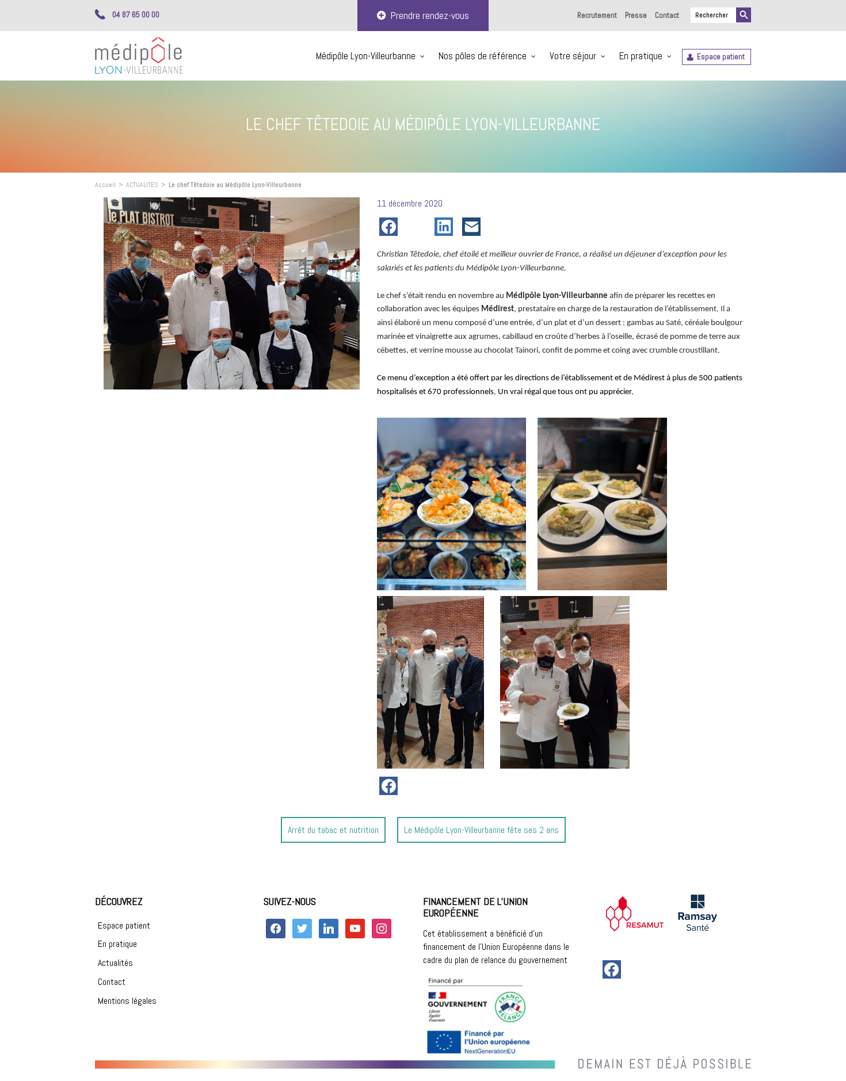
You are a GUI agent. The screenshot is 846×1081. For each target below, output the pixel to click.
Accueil (105, 184)
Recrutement (597, 15)
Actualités (115, 963)
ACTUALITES (142, 184)
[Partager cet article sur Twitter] (418, 226)
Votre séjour (573, 55)
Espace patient (721, 57)
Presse (636, 15)
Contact (667, 15)
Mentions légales (127, 1001)
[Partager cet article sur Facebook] (390, 226)
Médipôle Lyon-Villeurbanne (366, 55)
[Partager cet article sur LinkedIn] (446, 226)
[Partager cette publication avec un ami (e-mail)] (473, 226)
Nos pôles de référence (483, 55)
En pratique (640, 55)
